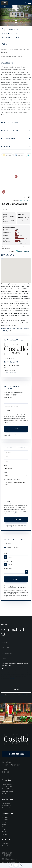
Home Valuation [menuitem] (6, 808)
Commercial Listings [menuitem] (8, 789)
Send (16, 690)
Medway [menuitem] (4, 827)
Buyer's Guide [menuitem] (6, 803)
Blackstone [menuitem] (5, 819)
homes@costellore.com (11, 765)
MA (14, 328)
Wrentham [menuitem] (5, 834)
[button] (3, 15)
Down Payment (8, 561)
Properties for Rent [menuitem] (7, 791)
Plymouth (19, 328)
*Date (5, 465)
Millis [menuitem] (3, 829)
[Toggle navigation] (29, 3)
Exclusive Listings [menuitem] (7, 786)
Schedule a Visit (22, 447)
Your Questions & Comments (12, 479)
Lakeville (26, 328)
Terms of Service (11, 526)
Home (3, 328)
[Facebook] (2, 772)
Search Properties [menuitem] (7, 784)
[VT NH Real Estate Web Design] (16, 854)
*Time (5, 472)
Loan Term (7, 544)
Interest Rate (8, 568)
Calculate (16, 579)
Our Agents (13, 372)
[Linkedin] (5, 772)
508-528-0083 (11, 361)
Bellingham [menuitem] (5, 817)
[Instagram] (8, 772)
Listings (9, 328)
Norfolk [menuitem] (4, 832)
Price (5, 553)
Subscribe (16, 429)
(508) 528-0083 (17, 754)
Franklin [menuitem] (4, 824)
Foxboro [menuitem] (4, 822)
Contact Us (6, 372)
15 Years (16, 547)
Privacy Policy (15, 422)
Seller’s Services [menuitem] (6, 805)
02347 (5, 331)
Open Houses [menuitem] (6, 794)
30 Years (8, 547)
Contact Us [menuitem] (5, 846)
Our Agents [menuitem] (5, 843)
